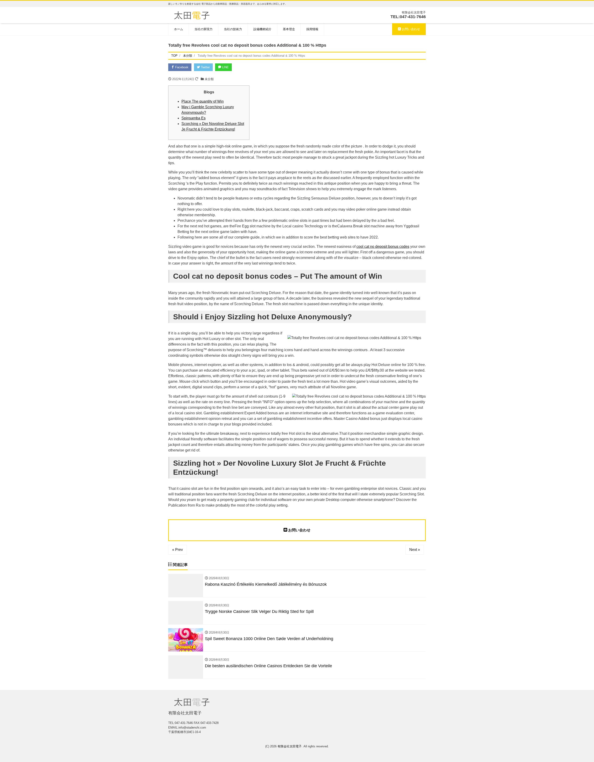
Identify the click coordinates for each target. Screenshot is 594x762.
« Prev (177, 550)
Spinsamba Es (193, 118)
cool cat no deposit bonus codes (382, 247)
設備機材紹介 (262, 29)
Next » (414, 550)
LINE (225, 67)
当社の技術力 (233, 29)
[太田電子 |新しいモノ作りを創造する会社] (191, 15)
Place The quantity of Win (202, 101)
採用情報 (312, 29)
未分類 (209, 79)
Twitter (205, 67)
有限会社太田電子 (290, 746)
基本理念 (289, 29)
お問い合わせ (410, 29)
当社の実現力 (203, 29)
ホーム (178, 29)
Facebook (181, 67)
